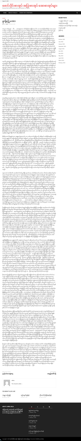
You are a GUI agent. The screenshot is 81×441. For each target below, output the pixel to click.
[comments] (43, 407)
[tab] (32, 407)
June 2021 (61, 53)
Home (5, 12)
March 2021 (61, 60)
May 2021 (61, 55)
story (3, 18)
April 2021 (61, 58)
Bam (43, 438)
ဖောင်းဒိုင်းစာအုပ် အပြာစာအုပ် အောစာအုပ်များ (29, 5)
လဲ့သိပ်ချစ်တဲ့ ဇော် (33, 420)
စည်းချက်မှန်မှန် (25, 395)
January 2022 (62, 44)
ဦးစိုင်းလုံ (61, 30)
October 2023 (62, 39)
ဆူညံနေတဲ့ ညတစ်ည (34, 410)
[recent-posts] (37, 407)
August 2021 (61, 48)
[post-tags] (49, 407)
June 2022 (61, 41)
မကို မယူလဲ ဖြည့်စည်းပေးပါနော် (36, 431)
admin (7, 24)
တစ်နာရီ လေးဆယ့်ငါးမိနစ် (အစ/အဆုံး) (68, 25)
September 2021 (62, 46)
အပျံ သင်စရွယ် (32, 426)
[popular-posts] (32, 407)
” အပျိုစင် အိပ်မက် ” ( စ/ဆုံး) (66, 21)
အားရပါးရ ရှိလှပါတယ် (34, 415)
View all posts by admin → (17, 383)
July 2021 (61, 51)
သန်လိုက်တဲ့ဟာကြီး (63, 23)
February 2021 (62, 62)
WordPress (38, 438)
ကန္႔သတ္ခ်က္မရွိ (6, 395)
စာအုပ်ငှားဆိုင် (62, 28)
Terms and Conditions (25, 12)
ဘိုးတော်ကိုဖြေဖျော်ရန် (45, 395)
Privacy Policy (13, 12)
